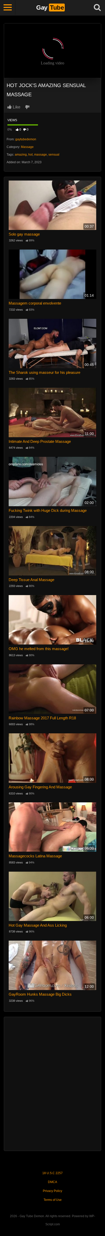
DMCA (52, 1182)
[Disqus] (52, 1083)
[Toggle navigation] (7, 7)
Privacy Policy (52, 1191)
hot (30, 154)
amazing (21, 154)
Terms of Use (53, 1200)
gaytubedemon (25, 139)
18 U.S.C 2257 (52, 1173)
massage (40, 154)
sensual (53, 154)
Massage (27, 147)
